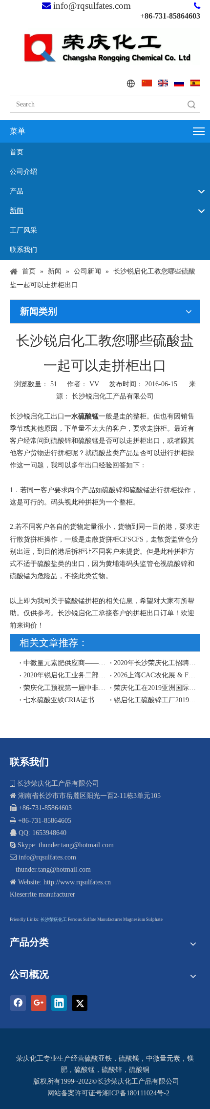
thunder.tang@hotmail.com (52, 869)
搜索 (191, 104)
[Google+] (38, 1003)
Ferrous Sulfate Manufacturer (95, 919)
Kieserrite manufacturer (42, 894)
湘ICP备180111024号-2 (135, 1093)
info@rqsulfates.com (92, 5)
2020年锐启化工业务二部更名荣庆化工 (64, 675)
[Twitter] (79, 1003)
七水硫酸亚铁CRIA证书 (58, 700)
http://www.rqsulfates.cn (77, 882)
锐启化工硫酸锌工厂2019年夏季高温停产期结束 (155, 700)
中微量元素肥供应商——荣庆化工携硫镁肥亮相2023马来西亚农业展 (64, 663)
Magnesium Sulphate (143, 919)
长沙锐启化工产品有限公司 (113, 396)
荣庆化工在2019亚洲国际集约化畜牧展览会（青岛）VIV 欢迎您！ (155, 687)
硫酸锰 (84, 1069)
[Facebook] (18, 1003)
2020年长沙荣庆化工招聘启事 (155, 663)
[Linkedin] (59, 1003)
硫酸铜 (139, 1069)
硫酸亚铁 (98, 1058)
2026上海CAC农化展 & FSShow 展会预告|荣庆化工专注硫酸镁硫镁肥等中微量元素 (155, 675)
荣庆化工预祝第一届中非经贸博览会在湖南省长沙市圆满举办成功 (64, 687)
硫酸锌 (112, 1069)
